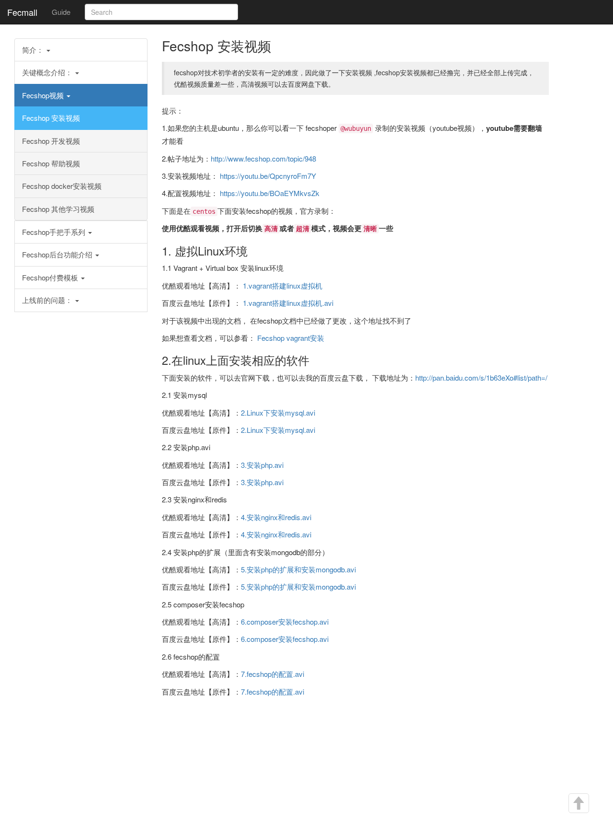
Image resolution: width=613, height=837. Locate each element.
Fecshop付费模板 (51, 277)
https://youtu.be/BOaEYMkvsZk (269, 193)
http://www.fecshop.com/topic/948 (263, 158)
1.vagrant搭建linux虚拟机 (282, 285)
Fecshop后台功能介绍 (58, 254)
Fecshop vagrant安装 (290, 338)
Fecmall (22, 12)
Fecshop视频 (44, 95)
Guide (61, 12)
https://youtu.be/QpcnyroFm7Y (268, 176)
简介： (33, 50)
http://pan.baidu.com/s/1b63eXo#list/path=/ (481, 377)
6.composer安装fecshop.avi (285, 621)
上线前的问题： (48, 300)
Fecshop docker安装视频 (62, 186)
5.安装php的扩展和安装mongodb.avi (298, 569)
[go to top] (578, 803)
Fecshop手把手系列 (54, 232)
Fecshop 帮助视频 (51, 163)
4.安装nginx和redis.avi (276, 517)
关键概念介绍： (48, 72)
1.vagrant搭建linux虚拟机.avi (288, 303)
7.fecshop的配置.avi (272, 674)
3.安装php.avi (262, 465)
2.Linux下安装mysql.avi (278, 412)
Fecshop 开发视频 (51, 141)
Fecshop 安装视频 (51, 118)
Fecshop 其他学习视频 (58, 209)
